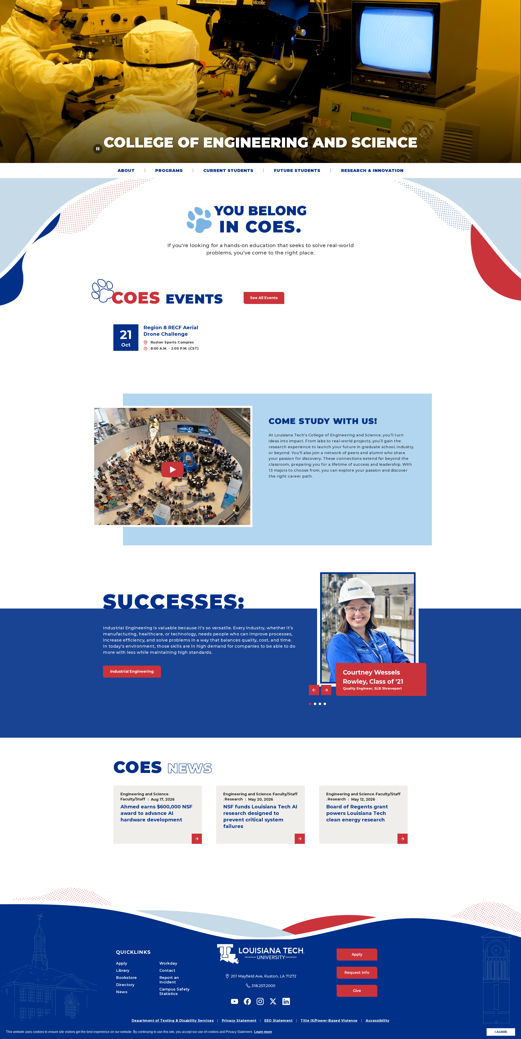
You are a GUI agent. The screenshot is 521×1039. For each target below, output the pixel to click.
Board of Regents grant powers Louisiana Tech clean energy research (357, 813)
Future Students (297, 170)
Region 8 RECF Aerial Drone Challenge (170, 331)
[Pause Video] (98, 150)
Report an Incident (169, 979)
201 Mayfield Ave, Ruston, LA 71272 (263, 976)
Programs (169, 170)
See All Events (264, 298)
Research (234, 799)
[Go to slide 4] (325, 704)
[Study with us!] (172, 466)
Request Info (356, 972)
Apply (121, 963)
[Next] (326, 690)
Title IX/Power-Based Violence (329, 1020)
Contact (167, 970)
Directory (125, 985)
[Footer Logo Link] (261, 953)
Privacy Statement (239, 1020)
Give (357, 990)
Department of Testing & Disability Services (173, 1020)
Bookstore (126, 977)
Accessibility (377, 1020)
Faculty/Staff (132, 799)
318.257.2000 (263, 986)
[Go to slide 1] (310, 704)
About (126, 170)
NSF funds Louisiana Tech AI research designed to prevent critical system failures (260, 816)
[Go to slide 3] (320, 704)
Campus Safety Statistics (174, 991)
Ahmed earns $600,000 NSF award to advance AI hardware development (156, 813)
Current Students (228, 170)
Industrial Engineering (132, 671)
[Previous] (314, 690)
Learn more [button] (263, 1031)
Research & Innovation (372, 170)
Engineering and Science (144, 794)
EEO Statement (278, 1020)
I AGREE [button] (501, 1032)
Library (122, 970)
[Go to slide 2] (315, 704)
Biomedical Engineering (134, 708)
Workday (168, 963)
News (121, 992)
